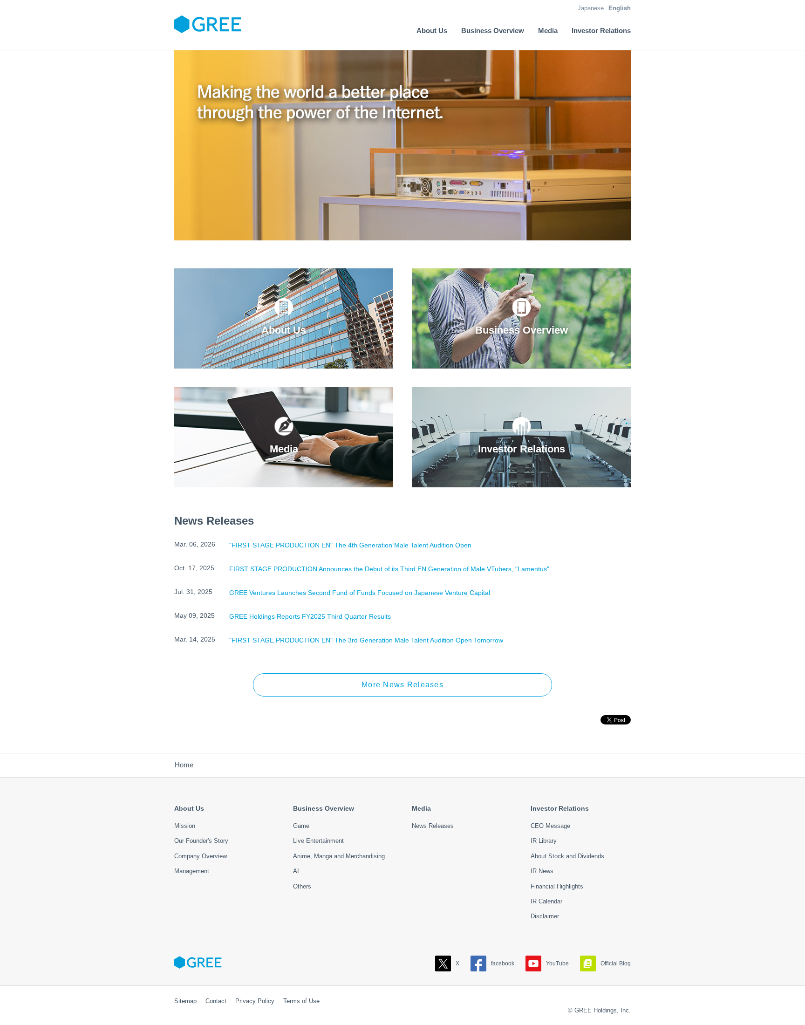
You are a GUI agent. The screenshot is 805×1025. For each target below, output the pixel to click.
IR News (542, 871)
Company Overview (200, 856)
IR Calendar (546, 901)
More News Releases (402, 685)
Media (421, 808)
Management (191, 871)
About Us (189, 808)
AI (296, 871)
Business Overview (323, 808)
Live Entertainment (318, 840)
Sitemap (185, 1001)
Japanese (591, 8)
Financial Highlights (557, 886)
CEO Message (550, 825)
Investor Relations (560, 808)
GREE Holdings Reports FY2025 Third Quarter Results (310, 616)
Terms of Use (301, 1001)
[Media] (283, 481)
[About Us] (283, 362)
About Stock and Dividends (567, 856)
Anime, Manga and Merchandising (339, 856)
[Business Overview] (521, 362)
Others (302, 886)
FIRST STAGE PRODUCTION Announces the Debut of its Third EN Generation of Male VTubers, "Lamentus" (389, 569)
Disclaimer (545, 916)
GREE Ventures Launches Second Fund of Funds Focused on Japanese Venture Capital (359, 592)
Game (301, 825)
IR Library (544, 840)
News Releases (433, 825)
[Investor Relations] (521, 481)
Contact (215, 1001)
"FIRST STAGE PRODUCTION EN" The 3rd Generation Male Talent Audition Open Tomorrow (366, 640)
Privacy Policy (254, 1001)
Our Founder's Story (201, 840)
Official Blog (615, 963)
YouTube (557, 963)
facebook (502, 963)
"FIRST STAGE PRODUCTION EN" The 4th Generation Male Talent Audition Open (350, 545)
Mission (184, 825)
